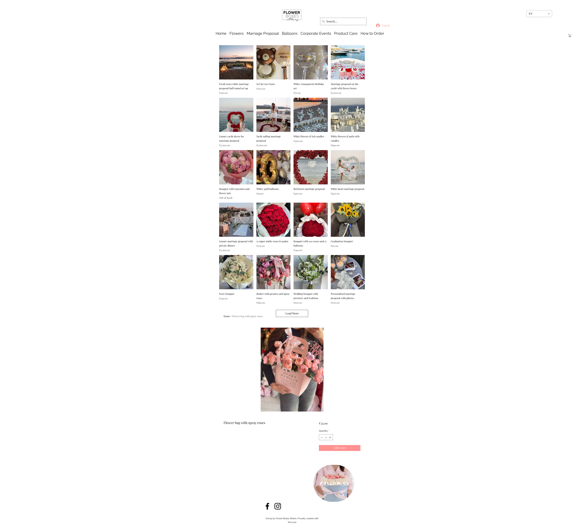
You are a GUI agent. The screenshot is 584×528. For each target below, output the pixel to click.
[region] (333, 483)
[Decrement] (321, 437)
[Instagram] (277, 506)
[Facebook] (267, 506)
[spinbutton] (325, 437)
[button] (570, 35)
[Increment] (330, 437)
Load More (292, 313)
